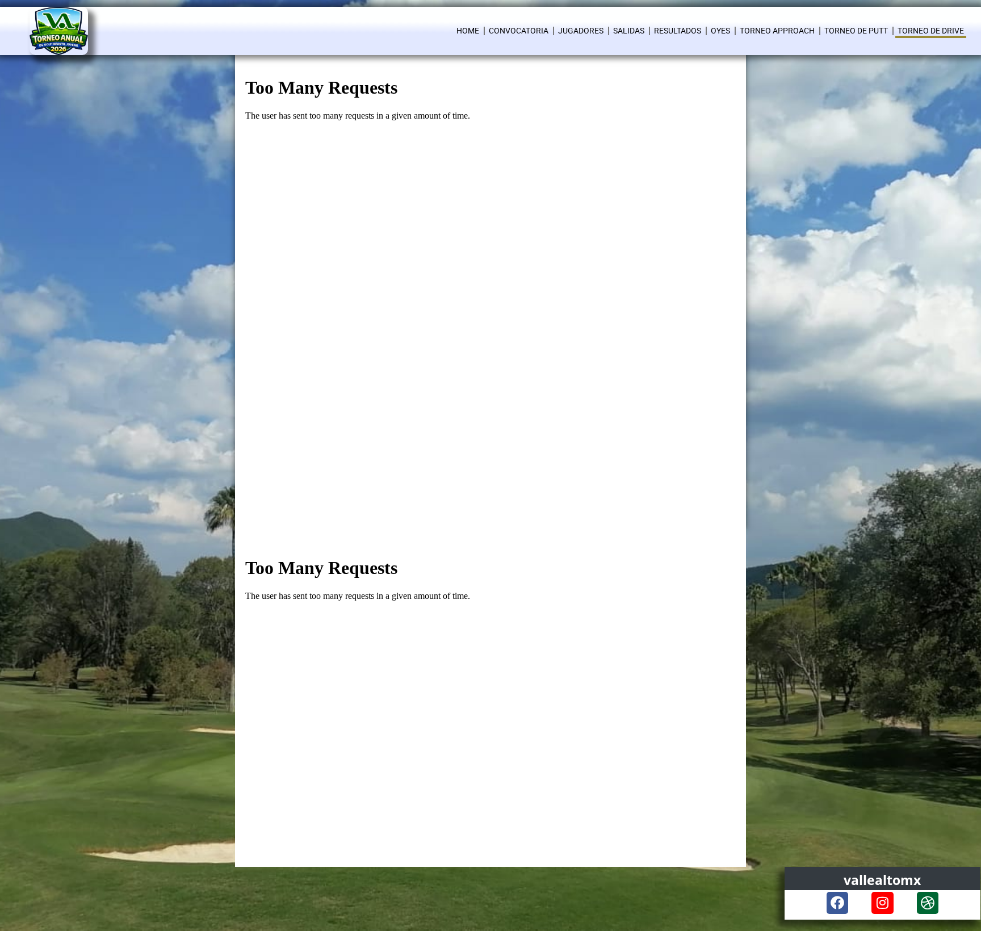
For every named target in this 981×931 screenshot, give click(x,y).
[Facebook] (837, 902)
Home (467, 30)
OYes (720, 30)
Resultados (677, 30)
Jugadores (580, 30)
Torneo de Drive (931, 30)
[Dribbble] (927, 902)
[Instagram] (882, 902)
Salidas (628, 30)
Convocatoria (518, 30)
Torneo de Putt (856, 30)
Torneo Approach (777, 30)
